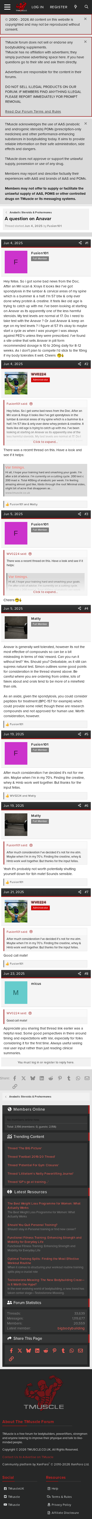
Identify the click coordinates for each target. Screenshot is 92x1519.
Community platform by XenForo (45, 1464)
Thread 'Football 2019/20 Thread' (31, 1156)
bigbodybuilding (71, 1328)
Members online (29, 1109)
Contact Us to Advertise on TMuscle (28, 1457)
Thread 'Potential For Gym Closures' (33, 1165)
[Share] (80, 243)
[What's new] (75, 7)
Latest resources (30, 1192)
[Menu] (7, 7)
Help (55, 1488)
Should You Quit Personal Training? (33, 1225)
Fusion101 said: (17, 404)
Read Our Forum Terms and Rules (33, 111)
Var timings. (15, 467)
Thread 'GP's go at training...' (28, 1182)
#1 (86, 243)
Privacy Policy (61, 1505)
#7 (86, 892)
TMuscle (14, 1497)
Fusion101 (54, 226)
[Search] (86, 7)
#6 (86, 805)
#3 (86, 514)
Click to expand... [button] (45, 442)
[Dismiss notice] (85, 19)
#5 (86, 734)
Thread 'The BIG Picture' (25, 1148)
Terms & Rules (62, 1497)
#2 (86, 364)
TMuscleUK (16, 1488)
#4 (86, 608)
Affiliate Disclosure (65, 1513)
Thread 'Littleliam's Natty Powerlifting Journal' (41, 1173)
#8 (86, 973)
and (24, 504)
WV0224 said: (17, 554)
